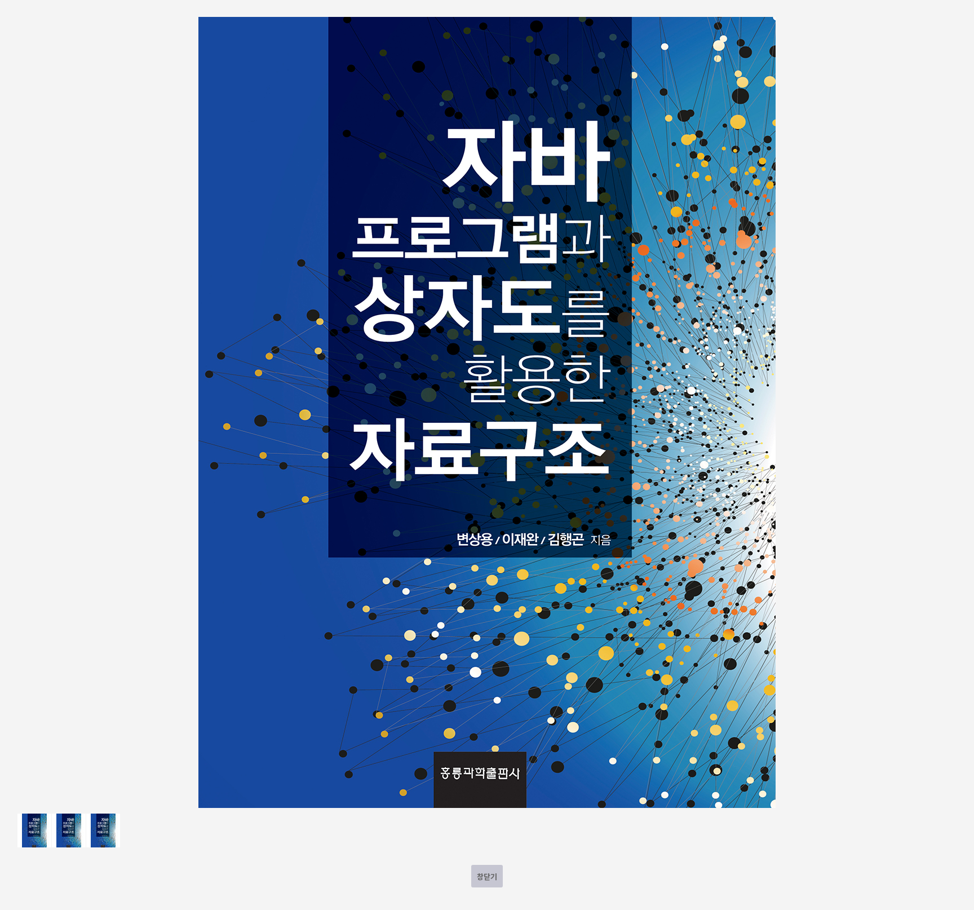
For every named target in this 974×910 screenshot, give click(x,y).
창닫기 (487, 876)
